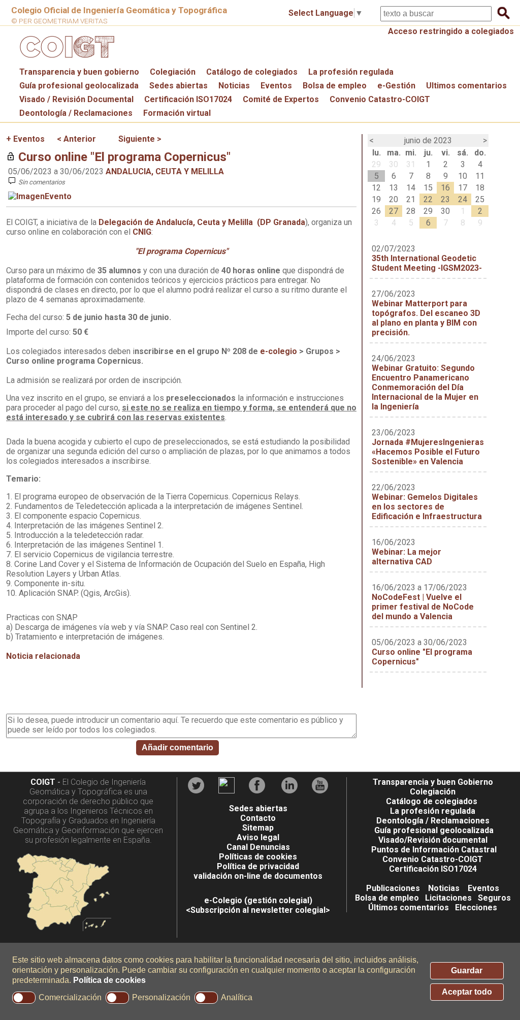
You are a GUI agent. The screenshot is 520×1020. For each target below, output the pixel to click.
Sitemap (258, 828)
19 (376, 199)
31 (410, 164)
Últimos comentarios (408, 907)
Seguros (494, 898)
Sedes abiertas (178, 85)
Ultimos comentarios (466, 85)
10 (462, 176)
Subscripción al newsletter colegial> (260, 910)
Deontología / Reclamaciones (76, 113)
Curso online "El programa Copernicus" (124, 157)
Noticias (234, 85)
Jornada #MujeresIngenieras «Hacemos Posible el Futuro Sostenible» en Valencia (428, 451)
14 (410, 188)
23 (445, 199)
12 (376, 188)
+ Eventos (25, 139)
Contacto (258, 818)
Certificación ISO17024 (188, 99)
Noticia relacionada (43, 656)
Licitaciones (448, 898)
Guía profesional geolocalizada (79, 85)
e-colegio (278, 351)
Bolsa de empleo (335, 85)
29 (376, 164)
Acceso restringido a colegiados (451, 31)
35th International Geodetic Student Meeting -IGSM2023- (427, 263)
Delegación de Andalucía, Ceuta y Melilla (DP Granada (202, 222)
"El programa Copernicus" (181, 251)
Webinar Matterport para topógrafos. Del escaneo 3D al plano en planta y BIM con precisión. (426, 318)
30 (393, 164)
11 (479, 176)
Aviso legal (258, 837)
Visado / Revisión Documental (76, 99)
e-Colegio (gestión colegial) (258, 900)
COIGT (42, 782)
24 (462, 199)
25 (479, 199)
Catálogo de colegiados (252, 72)
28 (410, 211)
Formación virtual (177, 113)
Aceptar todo (467, 991)
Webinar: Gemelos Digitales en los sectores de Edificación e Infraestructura (427, 506)
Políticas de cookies (258, 857)
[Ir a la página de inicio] (65, 60)
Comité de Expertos (281, 99)
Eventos (276, 85)
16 (445, 188)
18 (479, 188)
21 (410, 199)
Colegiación (173, 72)
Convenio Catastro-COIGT (380, 99)
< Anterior (76, 139)
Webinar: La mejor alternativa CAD (406, 556)
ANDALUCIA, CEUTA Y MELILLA (165, 171)
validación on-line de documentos (257, 876)
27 (393, 211)
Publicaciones (393, 888)
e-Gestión (396, 85)
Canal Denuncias (258, 847)
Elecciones (476, 907)
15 (428, 188)
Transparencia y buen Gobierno (433, 782)
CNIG (142, 232)
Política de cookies (109, 980)
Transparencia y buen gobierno (79, 72)
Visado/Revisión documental (433, 840)
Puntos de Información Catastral (434, 849)
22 (428, 199)
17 (462, 188)
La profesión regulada (351, 72)
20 (393, 199)
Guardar (466, 970)
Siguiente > (139, 139)
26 (376, 211)
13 (393, 188)
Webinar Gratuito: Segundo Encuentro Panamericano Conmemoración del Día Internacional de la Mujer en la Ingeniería (425, 387)
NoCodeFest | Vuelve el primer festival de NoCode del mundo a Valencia (423, 606)
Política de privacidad (258, 866)
